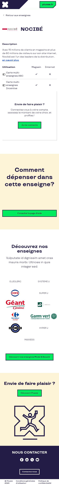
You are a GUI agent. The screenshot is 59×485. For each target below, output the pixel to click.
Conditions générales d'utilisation (25, 482)
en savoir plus (10, 60)
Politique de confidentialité (44, 482)
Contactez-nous (29, 472)
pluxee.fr (47, 4)
